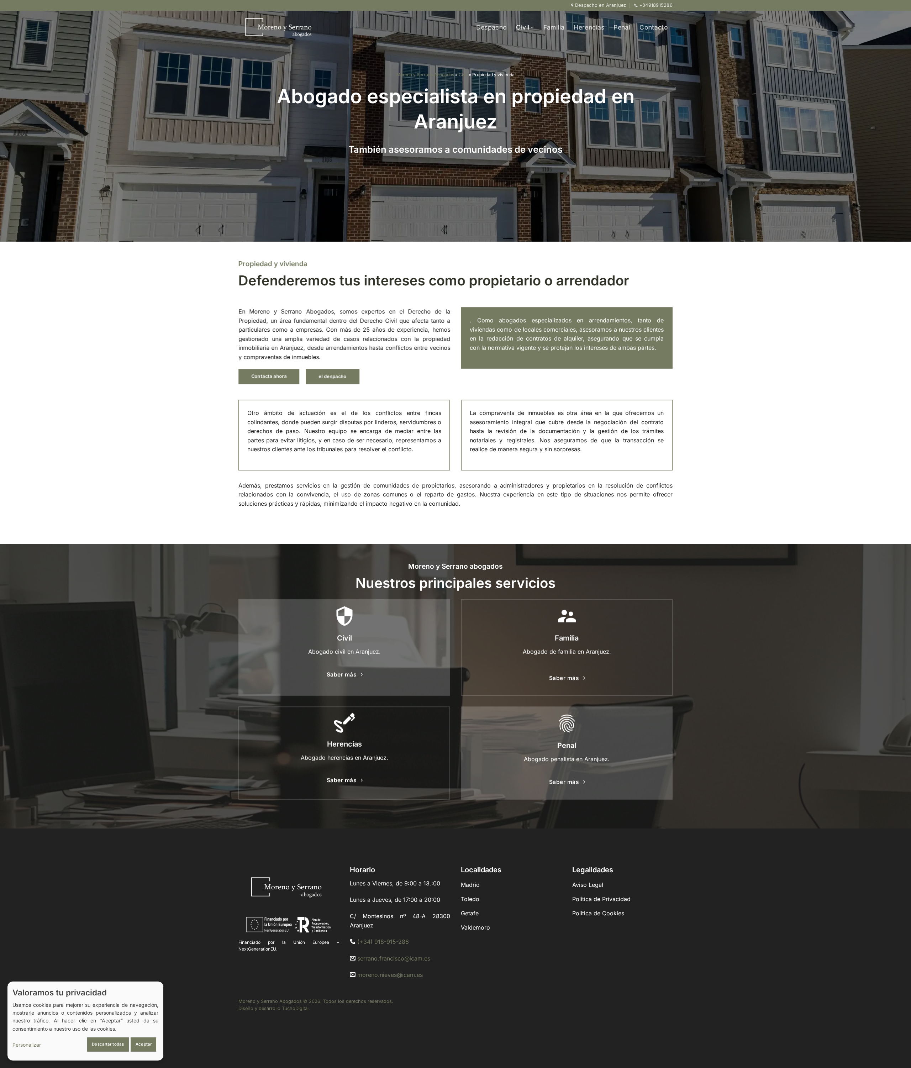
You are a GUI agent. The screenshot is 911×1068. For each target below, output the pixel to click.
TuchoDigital (295, 1008)
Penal (622, 27)
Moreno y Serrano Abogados (425, 74)
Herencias (589, 27)
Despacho (491, 27)
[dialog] (85, 1021)
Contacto (653, 27)
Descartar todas (108, 1044)
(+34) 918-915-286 (383, 941)
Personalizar (26, 1045)
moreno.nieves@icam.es (390, 974)
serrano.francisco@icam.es (393, 958)
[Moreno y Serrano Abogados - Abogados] (293, 27)
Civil (522, 27)
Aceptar (144, 1044)
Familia (553, 27)
